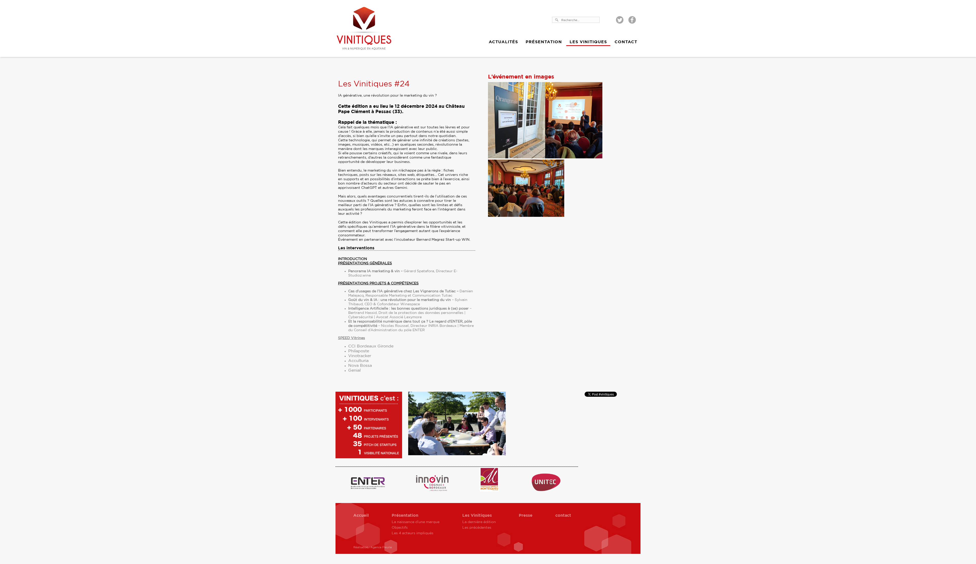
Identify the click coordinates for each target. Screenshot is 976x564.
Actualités (503, 42)
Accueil (361, 515)
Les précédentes (476, 527)
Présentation (544, 42)
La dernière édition (479, 522)
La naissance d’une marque (415, 522)
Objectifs (400, 527)
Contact (626, 42)
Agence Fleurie (381, 547)
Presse (525, 515)
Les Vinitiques (588, 42)
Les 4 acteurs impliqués (412, 533)
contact (563, 515)
